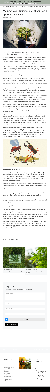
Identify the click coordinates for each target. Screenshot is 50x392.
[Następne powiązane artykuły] (46, 243)
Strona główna (6, 6)
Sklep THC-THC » (26, 389)
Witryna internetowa (13, 313)
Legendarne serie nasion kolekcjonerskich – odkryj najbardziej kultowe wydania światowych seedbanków (9, 368)
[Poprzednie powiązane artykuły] (42, 243)
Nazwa (8, 303)
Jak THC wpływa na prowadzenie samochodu (9, 374)
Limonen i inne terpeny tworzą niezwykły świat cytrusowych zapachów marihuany (8, 378)
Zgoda (14, 3)
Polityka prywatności (33, 3)
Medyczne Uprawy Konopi (15, 6)
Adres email (10, 308)
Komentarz (9, 293)
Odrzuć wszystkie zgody (22, 3)
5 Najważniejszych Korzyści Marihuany (13, 271)
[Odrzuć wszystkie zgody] (48, 3)
